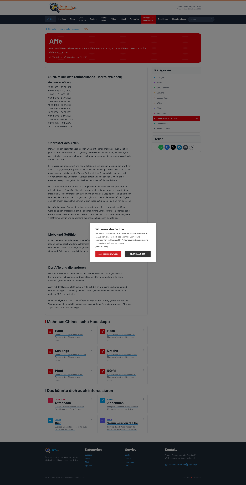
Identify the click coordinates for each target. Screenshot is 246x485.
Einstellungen (138, 254)
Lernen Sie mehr (101, 247)
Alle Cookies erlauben (108, 254)
